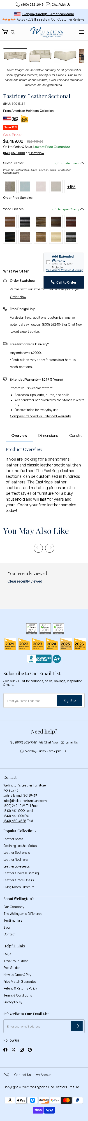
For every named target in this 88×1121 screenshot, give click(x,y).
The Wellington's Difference (22, 913)
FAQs (7, 954)
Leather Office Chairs (18, 880)
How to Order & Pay (17, 975)
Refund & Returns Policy (20, 988)
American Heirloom (25, 110)
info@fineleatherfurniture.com (25, 801)
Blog (6, 927)
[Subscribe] (77, 1026)
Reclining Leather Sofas (20, 846)
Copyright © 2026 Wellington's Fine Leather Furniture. (41, 1087)
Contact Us (22, 1075)
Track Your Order (15, 961)
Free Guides (11, 968)
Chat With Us (61, 4)
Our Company (13, 907)
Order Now (18, 297)
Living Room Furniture (18, 887)
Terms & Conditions (17, 995)
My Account (44, 1075)
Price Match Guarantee (19, 981)
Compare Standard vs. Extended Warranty (40, 416)
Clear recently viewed (24, 581)
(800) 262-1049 (32, 4)
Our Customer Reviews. (68, 19)
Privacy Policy (12, 1002)
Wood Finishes (13, 209)
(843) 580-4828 (14, 821)
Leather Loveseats (16, 866)
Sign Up (69, 700)
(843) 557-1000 (14, 153)
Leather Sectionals (16, 852)
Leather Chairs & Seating (21, 873)
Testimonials (12, 920)
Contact (9, 934)
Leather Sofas (13, 839)
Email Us (71, 742)
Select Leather (13, 163)
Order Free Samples (17, 197)
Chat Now (36, 153)
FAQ (6, 1075)
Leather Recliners (15, 859)
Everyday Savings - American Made (48, 14)
